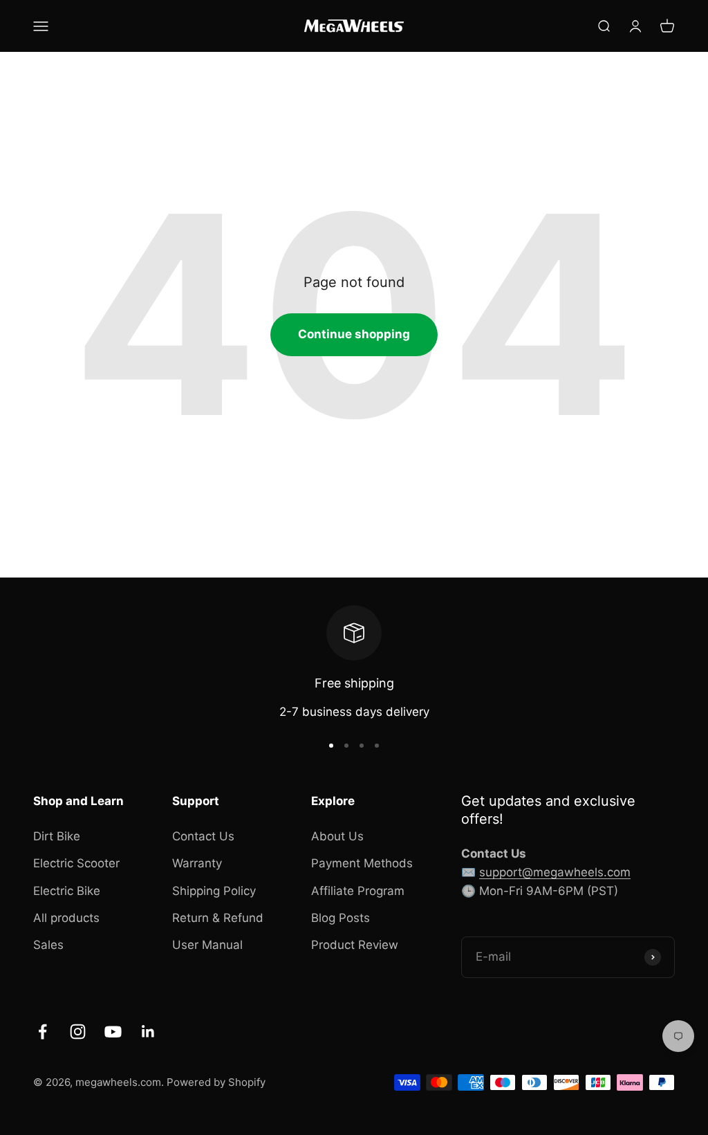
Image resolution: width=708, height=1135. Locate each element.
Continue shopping (354, 334)
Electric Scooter (76, 863)
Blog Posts (340, 918)
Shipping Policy (214, 891)
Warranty (197, 863)
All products (66, 918)
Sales (48, 945)
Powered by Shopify (216, 1082)
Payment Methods (362, 863)
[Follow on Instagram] (77, 1031)
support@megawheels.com (555, 872)
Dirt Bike (56, 836)
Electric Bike (66, 891)
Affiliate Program (357, 891)
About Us (337, 836)
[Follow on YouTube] (113, 1031)
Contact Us (203, 836)
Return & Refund (217, 918)
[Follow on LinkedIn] (148, 1031)
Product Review (354, 945)
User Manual (207, 945)
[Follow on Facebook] (42, 1031)
